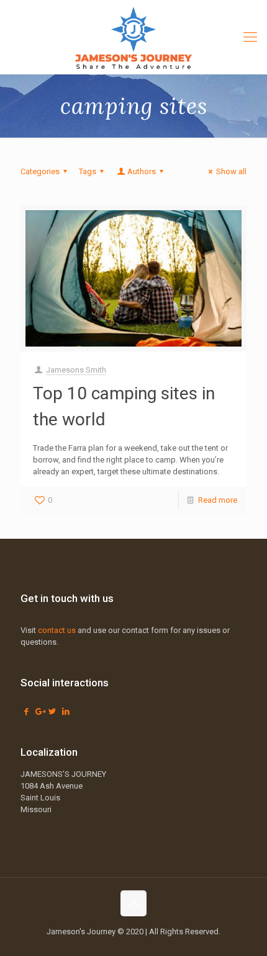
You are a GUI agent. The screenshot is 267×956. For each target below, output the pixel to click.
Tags (87, 171)
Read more (217, 500)
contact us (57, 630)
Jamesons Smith (76, 369)
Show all (231, 171)
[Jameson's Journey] (133, 37)
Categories (40, 171)
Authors (141, 171)
